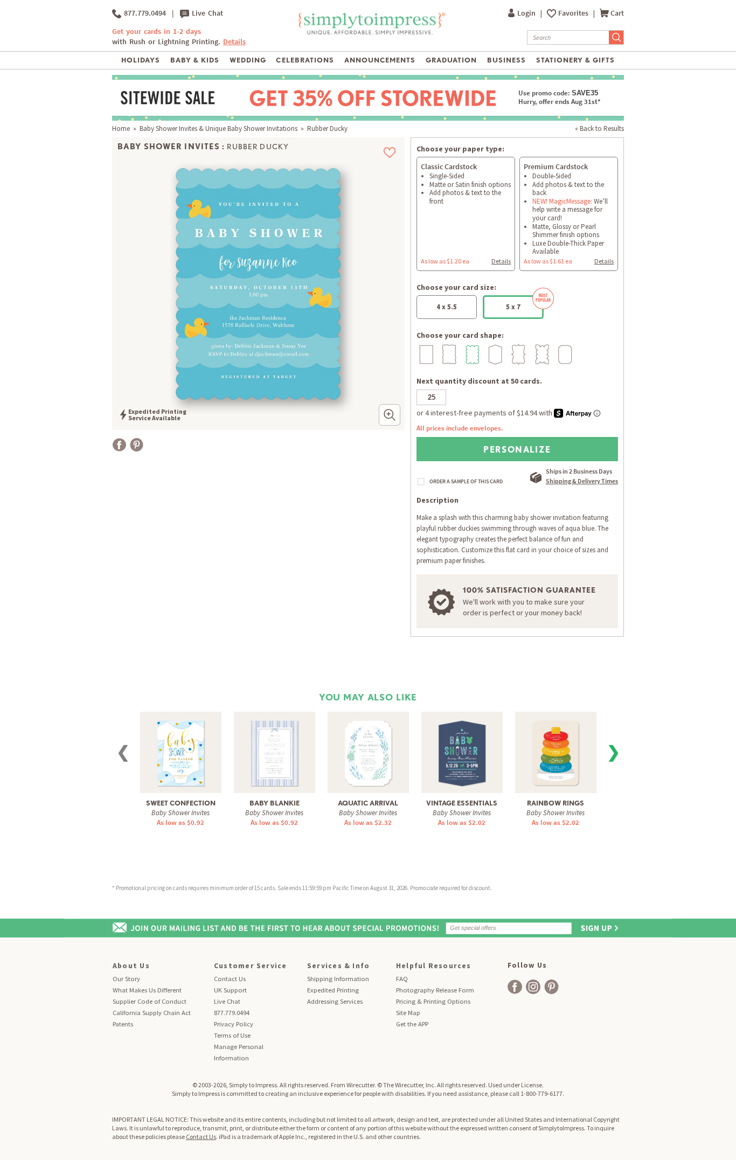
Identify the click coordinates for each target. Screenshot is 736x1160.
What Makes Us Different (147, 990)
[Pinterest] (136, 445)
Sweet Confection (181, 803)
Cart (617, 13)
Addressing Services (335, 1001)
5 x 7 (513, 306)
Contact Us (230, 979)
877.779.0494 (143, 13)
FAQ (402, 979)
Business (506, 60)
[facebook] (515, 987)
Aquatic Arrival (368, 803)
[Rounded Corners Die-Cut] (564, 354)
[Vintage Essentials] (462, 752)
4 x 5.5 (446, 306)
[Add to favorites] (390, 152)
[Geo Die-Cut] (494, 354)
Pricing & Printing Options (433, 1001)
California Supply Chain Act (152, 1013)
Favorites (574, 13)
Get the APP (412, 1024)
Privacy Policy (233, 1024)
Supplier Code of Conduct (149, 1001)
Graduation (451, 60)
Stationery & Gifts (575, 60)
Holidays (140, 60)
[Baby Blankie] (274, 752)
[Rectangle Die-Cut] (424, 354)
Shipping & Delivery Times (582, 481)
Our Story (126, 979)
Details (501, 261)
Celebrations (305, 60)
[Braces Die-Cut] (517, 354)
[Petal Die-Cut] (540, 354)
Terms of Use (232, 1035)
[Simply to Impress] (370, 32)
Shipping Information (338, 979)
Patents (123, 1024)
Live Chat (206, 13)
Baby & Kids (194, 60)
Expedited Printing (333, 990)
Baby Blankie (274, 803)
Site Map (408, 1013)
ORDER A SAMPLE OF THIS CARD (466, 481)
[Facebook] (119, 445)
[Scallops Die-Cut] (471, 354)
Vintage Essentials (461, 803)
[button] (389, 415)
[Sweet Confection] (180, 752)
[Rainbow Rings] (555, 752)
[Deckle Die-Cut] (448, 354)
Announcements (380, 60)
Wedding (248, 60)
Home (121, 128)
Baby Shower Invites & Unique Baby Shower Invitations (218, 128)
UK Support (230, 990)
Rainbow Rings (555, 803)
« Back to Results (599, 128)
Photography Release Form (435, 990)
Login (527, 13)
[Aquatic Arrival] (368, 752)
